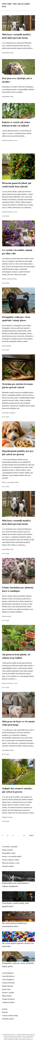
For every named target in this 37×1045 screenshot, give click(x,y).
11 (24, 835)
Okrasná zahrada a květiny (9, 279)
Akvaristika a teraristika (8, 413)
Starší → (32, 835)
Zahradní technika (7, 817)
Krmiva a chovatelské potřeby (10, 482)
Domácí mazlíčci (6, 346)
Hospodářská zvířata (7, 52)
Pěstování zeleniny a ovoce (9, 140)
